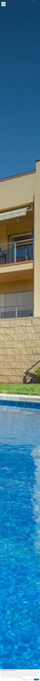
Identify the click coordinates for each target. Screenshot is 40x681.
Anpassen (24, 679)
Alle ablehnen (30, 679)
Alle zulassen (36, 679)
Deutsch (34, 1)
